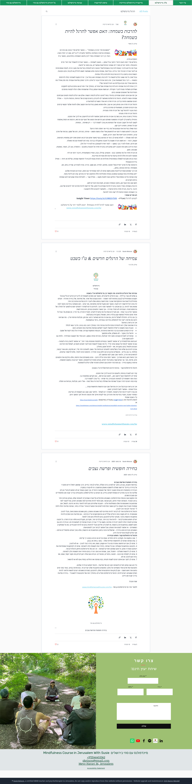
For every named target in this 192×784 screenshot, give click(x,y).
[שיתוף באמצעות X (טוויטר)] (130, 224)
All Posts (143, 11)
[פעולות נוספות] (56, 24)
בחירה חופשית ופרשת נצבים (112, 468)
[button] (100, 2)
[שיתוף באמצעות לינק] (120, 224)
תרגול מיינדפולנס (128, 11)
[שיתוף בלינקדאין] (125, 224)
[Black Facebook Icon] (144, 741)
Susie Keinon (18, 781)
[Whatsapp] (132, 741)
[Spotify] (149, 741)
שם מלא (142, 676)
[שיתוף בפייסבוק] (136, 224)
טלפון (130, 687)
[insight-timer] (155, 741)
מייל (159, 687)
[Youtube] (138, 741)
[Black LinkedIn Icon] (161, 741)
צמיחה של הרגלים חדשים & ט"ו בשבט (103, 258)
